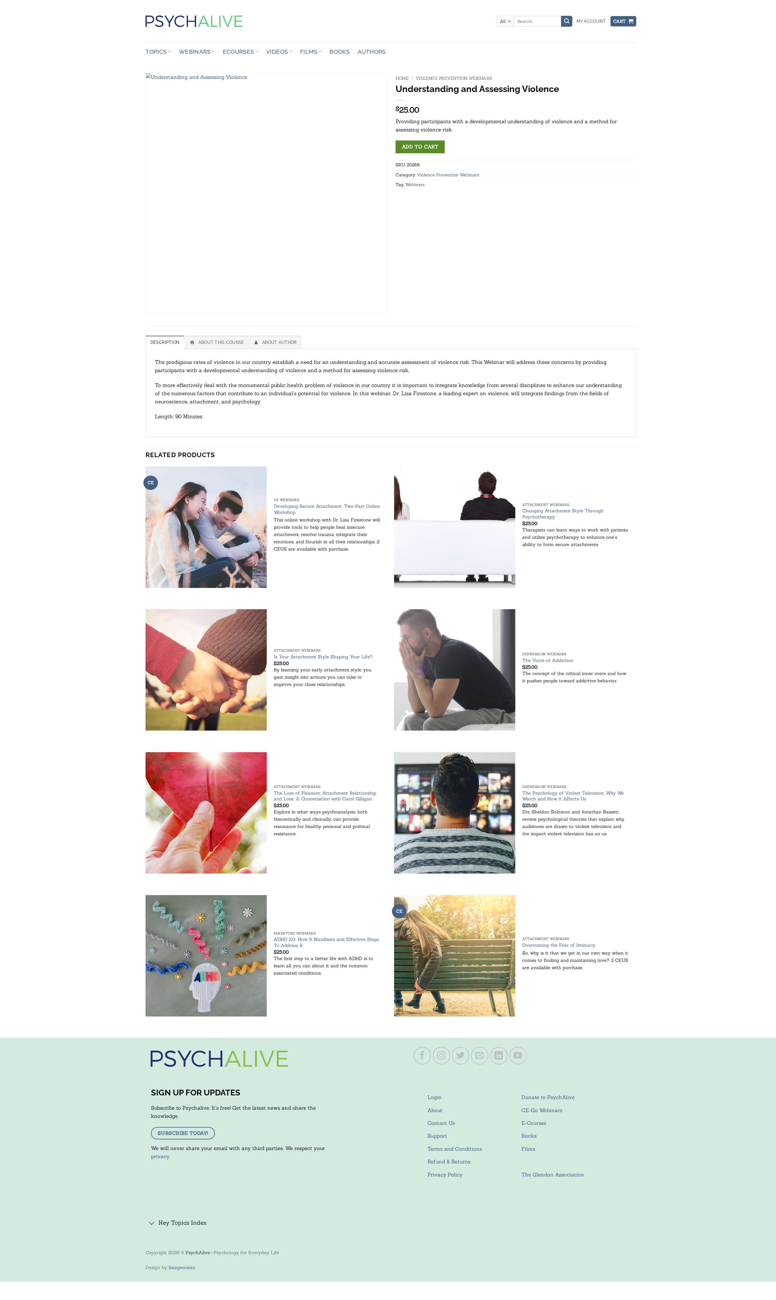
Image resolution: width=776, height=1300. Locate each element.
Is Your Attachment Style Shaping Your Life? (323, 657)
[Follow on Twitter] (461, 1055)
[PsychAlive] (194, 21)
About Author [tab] (279, 342)
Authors (372, 51)
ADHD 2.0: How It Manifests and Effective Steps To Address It (326, 942)
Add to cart (420, 146)
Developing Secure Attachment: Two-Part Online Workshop (327, 509)
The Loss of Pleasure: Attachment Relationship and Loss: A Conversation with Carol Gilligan (325, 796)
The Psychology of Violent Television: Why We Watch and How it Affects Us (573, 796)
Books (339, 51)
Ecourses (238, 51)
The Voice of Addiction (547, 660)
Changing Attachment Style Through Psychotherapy (563, 514)
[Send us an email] (480, 1055)
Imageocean (182, 1267)
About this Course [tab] (221, 342)
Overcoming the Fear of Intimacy (558, 945)
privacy (160, 1156)
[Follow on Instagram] (441, 1055)
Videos (277, 51)
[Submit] (566, 21)
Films (309, 51)
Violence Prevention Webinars (454, 78)
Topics (156, 51)
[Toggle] (152, 1223)
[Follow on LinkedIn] (499, 1055)
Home (402, 78)
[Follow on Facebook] (422, 1055)
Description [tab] (164, 342)
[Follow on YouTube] (518, 1055)
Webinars (195, 51)
